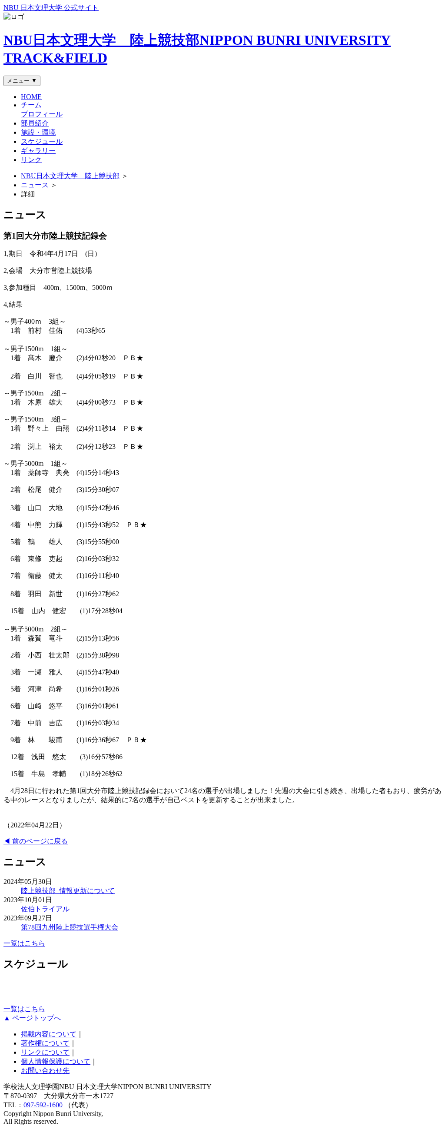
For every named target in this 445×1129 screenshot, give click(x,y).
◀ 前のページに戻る (35, 841)
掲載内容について (48, 1034)
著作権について (45, 1043)
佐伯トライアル (45, 909)
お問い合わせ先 (45, 1070)
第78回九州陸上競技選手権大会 (69, 927)
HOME (31, 96)
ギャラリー (38, 150)
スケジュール (42, 141)
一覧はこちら (24, 943)
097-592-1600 (43, 1105)
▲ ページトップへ (32, 1018)
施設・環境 (38, 132)
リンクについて (45, 1052)
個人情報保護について (55, 1061)
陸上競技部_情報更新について (68, 890)
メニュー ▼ (22, 80)
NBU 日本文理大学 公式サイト (51, 7)
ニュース (35, 185)
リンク (31, 159)
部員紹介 (35, 123)
